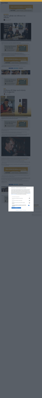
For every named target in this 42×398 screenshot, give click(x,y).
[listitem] (21, 196)
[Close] (32, 187)
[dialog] (21, 199)
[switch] (29, 198)
